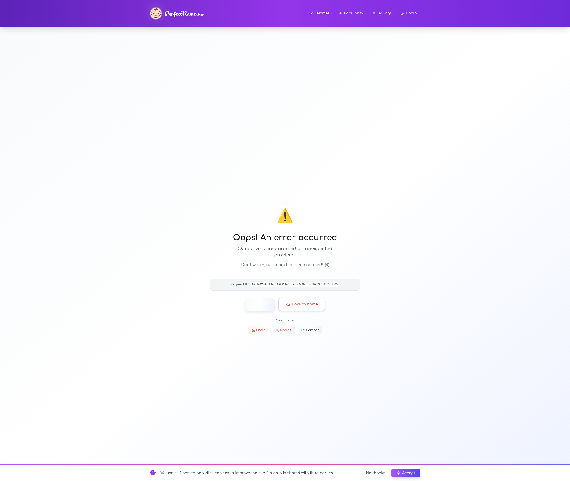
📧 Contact (310, 330)
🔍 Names (283, 330)
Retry (263, 304)
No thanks (375, 473)
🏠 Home (258, 330)
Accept (408, 473)
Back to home (305, 304)
